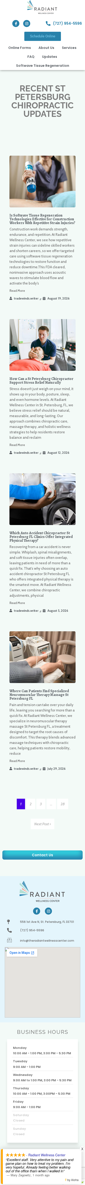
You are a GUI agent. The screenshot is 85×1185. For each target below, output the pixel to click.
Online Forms (19, 47)
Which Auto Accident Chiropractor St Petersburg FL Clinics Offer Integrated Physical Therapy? (41, 536)
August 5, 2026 (57, 610)
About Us (46, 47)
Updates (49, 56)
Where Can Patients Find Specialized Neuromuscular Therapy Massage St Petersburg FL (39, 694)
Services (69, 47)
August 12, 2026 (58, 452)
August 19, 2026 (58, 298)
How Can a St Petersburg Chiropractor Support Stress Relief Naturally (41, 380)
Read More (17, 290)
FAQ (30, 56)
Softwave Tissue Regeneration (42, 65)
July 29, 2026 (56, 768)
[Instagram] (26, 23)
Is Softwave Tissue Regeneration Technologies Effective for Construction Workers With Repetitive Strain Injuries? (42, 219)
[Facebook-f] (15, 23)
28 (63, 804)
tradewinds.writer (26, 298)
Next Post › (42, 824)
